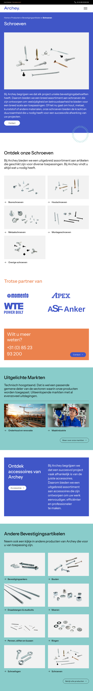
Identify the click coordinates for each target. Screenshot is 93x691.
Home (6, 18)
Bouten (55, 579)
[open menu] (85, 8)
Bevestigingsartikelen (31, 18)
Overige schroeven (17, 262)
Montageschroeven (61, 232)
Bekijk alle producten (74, 681)
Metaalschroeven (17, 232)
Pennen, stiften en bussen (20, 640)
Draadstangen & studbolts (21, 610)
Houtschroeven (59, 202)
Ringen (55, 640)
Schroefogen (14, 671)
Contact (12, 123)
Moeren (55, 610)
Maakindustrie (59, 430)
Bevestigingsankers (17, 579)
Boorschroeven (15, 202)
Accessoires (16, 488)
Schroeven (57, 671)
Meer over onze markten (73, 440)
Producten (15, 18)
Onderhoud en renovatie (20, 430)
